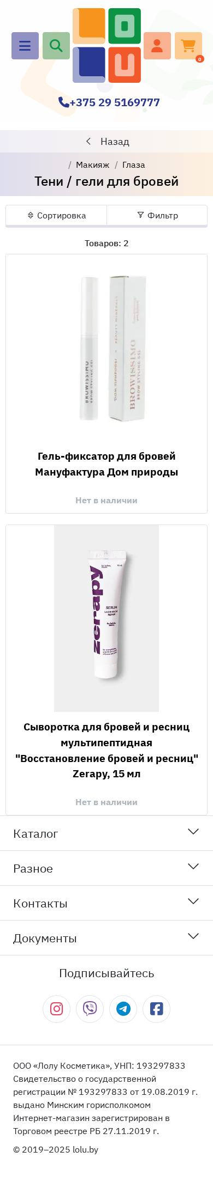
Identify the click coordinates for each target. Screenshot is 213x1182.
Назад (113, 141)
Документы (45, 938)
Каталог (35, 833)
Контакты (40, 903)
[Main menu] (25, 45)
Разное (33, 868)
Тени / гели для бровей (106, 181)
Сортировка (60, 215)
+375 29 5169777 (114, 102)
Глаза (133, 164)
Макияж (92, 164)
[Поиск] (56, 45)
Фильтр (161, 215)
